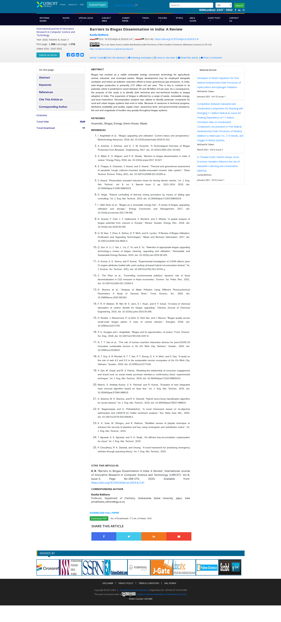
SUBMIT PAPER (126, 19)
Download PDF (99, 518)
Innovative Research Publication (134, 590)
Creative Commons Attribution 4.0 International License (161, 594)
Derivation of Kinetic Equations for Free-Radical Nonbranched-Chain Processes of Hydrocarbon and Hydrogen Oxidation (219, 83)
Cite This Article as (51, 99)
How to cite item (165, 57)
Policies (162, 18)
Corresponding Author (53, 106)
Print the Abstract (116, 57)
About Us (73, 4)
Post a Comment (212, 57)
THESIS (145, 18)
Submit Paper (97, 4)
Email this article (189, 57)
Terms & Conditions (149, 583)
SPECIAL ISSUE (86, 18)
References (46, 92)
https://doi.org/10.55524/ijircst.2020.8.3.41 (177, 39)
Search (239, 5)
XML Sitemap (170, 583)
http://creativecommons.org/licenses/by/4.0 (111, 48)
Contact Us (234, 19)
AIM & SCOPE (193, 19)
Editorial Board (45, 19)
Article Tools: (97, 57)
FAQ (82, 4)
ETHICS (179, 18)
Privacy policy (126, 583)
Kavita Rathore (99, 34)
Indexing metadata (141, 57)
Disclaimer (107, 583)
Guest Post (214, 18)
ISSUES (66, 18)
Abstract (44, 77)
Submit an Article (48, 55)
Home (62, 4)
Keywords (45, 84)
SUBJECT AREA (106, 19)
